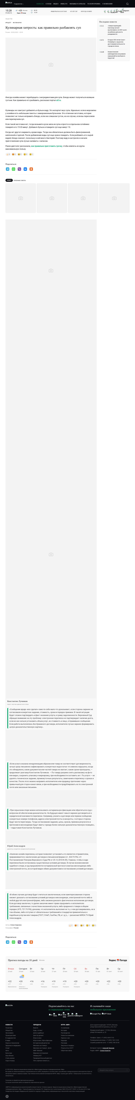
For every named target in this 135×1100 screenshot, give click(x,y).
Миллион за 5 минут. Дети (42, 1048)
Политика (8, 1028)
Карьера (64, 1040)
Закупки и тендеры (67, 1045)
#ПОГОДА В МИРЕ (86, 11)
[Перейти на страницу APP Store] (106, 1015)
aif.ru (58, 100)
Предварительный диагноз (42, 1058)
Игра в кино (37, 1038)
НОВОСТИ (40, 4)
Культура (8, 1053)
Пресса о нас (65, 1038)
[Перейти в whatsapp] (13, 169)
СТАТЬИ (48, 4)
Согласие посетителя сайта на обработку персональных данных (24, 1082)
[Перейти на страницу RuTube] (74, 1015)
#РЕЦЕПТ (8, 22)
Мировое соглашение (40, 1053)
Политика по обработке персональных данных (19, 1080)
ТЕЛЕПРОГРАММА (93, 4)
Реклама (64, 1043)
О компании (65, 1028)
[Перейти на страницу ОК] (60, 1015)
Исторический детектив (41, 1043)
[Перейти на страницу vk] (50, 1015)
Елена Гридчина (16, 925)
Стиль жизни (9, 1058)
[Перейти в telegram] (7, 169)
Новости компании (67, 1035)
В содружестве (10, 1038)
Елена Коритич (105, 1050)
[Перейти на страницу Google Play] (95, 1015)
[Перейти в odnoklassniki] (31, 169)
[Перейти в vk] (25, 169)
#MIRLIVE (64, 4)
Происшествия (10, 1035)
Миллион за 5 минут (40, 1045)
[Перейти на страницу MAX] (55, 1015)
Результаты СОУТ (67, 1048)
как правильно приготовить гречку (46, 146)
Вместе (35, 1028)
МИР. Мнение (37, 1050)
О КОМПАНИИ (107, 4)
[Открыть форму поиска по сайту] (127, 4)
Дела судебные (38, 1033)
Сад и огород (9, 1060)
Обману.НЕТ (37, 1055)
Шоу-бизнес (9, 1055)
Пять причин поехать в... (41, 1060)
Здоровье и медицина (12, 1045)
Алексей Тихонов (108, 1048)
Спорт (7, 1048)
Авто (7, 1050)
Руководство (65, 1033)
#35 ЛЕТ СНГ (74, 11)
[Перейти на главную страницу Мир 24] (8, 4)
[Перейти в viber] (19, 169)
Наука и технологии (12, 1043)
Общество (9, 1030)
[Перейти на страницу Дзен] (70, 1015)
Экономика (9, 1033)
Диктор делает (38, 1035)
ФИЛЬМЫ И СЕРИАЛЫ (77, 4)
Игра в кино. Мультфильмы (42, 1040)
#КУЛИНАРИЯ (17, 22)
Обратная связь (66, 1050)
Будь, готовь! (37, 1030)
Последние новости (108, 22)
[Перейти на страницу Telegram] (79, 1015)
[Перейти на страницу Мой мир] (65, 1015)
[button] (19, 4)
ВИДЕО (55, 4)
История (64, 1030)
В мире (7, 1040)
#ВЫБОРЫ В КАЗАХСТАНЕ (59, 11)
